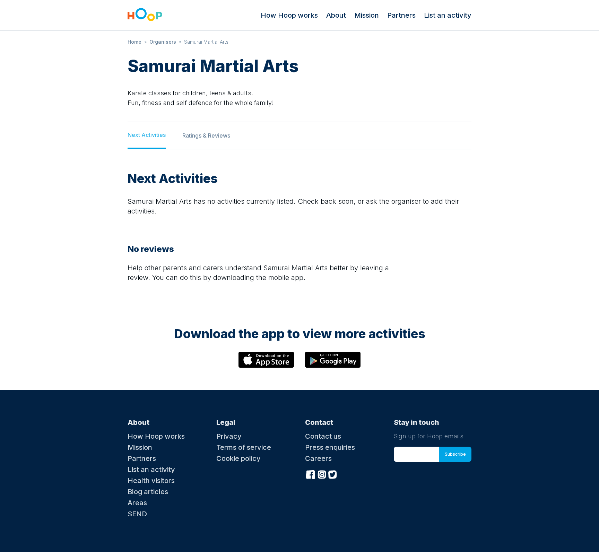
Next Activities (147, 134)
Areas (137, 503)
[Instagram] (321, 474)
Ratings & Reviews (206, 135)
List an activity (447, 15)
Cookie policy (238, 458)
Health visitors (151, 480)
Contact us (323, 436)
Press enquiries (330, 447)
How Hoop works (289, 15)
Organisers (162, 42)
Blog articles (148, 492)
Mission (366, 15)
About (336, 15)
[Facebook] (310, 474)
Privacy (229, 436)
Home (134, 42)
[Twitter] (332, 474)
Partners (401, 15)
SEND (137, 514)
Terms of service (243, 447)
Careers (318, 458)
